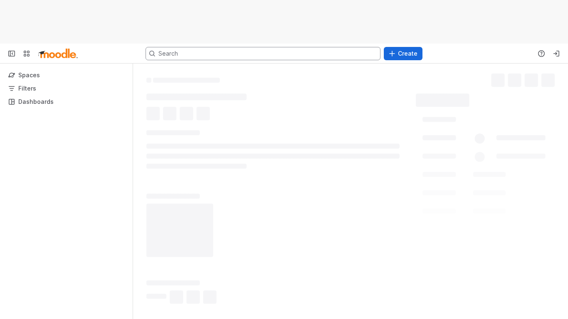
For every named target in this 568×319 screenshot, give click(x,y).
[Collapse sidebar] (11, 53)
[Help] (541, 53)
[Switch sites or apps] (26, 53)
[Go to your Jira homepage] (58, 53)
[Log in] (556, 53)
